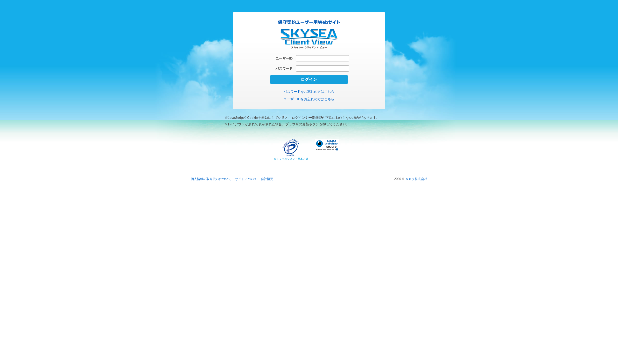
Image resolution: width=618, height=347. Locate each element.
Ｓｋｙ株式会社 (416, 179)
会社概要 (267, 179)
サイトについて (246, 179)
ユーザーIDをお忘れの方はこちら (309, 99)
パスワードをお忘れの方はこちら (309, 91)
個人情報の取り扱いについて (211, 179)
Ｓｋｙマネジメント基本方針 (291, 158)
